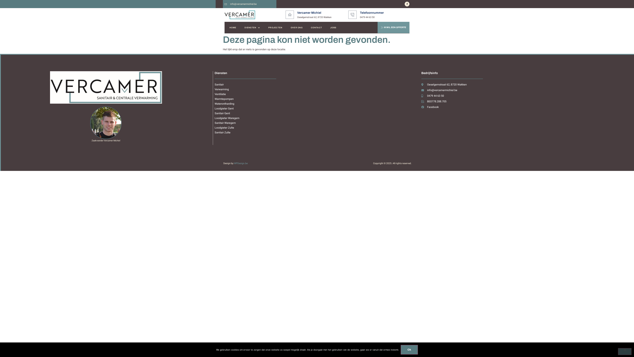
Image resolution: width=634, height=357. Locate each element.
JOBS (333, 27)
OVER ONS (297, 27)
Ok (409, 349)
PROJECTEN (275, 27)
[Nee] (625, 351)
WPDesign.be (241, 163)
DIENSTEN (250, 27)
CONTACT (316, 27)
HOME (232, 27)
